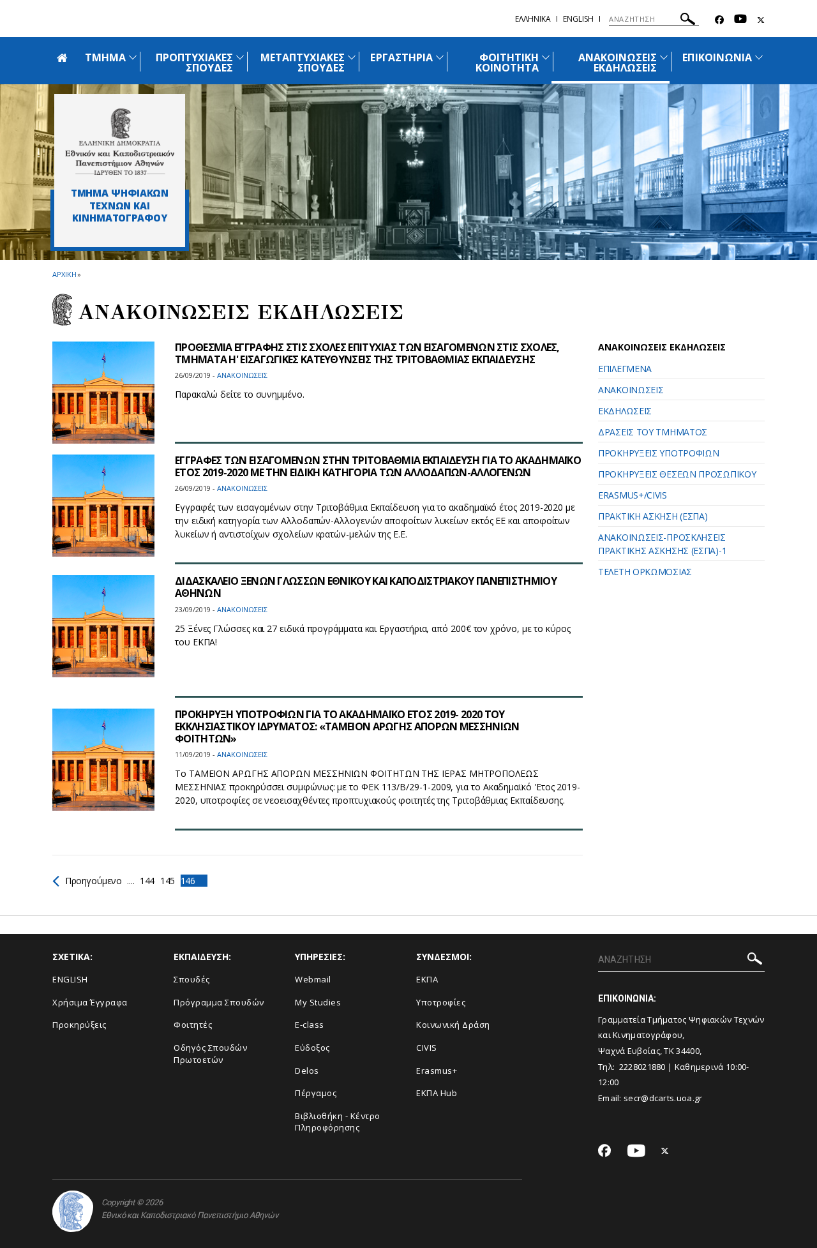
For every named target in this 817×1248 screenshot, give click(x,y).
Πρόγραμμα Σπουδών (219, 1002)
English (578, 18)
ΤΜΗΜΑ (105, 57)
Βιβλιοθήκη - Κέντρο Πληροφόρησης (337, 1122)
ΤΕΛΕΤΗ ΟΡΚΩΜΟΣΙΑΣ (645, 572)
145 (167, 881)
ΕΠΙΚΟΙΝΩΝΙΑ (717, 57)
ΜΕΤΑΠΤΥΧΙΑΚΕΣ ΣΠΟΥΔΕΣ (302, 62)
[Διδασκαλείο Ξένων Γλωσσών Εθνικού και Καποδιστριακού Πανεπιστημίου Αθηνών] (103, 626)
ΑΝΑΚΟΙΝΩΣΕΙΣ (630, 390)
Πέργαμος (315, 1093)
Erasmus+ (436, 1070)
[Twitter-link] (761, 20)
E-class (309, 1024)
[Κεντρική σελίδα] (119, 142)
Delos (307, 1070)
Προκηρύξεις (79, 1024)
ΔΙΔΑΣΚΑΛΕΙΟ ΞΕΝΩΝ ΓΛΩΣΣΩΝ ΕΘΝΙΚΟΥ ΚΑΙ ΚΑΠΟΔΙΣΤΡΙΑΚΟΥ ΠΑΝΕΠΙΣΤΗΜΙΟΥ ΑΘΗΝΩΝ (366, 587)
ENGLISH (70, 979)
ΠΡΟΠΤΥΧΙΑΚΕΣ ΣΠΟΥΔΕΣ (195, 62)
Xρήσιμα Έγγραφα (90, 1002)
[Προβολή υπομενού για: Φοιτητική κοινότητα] (546, 57)
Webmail (313, 979)
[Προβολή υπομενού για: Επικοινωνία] (759, 57)
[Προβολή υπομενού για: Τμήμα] (133, 57)
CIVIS (426, 1047)
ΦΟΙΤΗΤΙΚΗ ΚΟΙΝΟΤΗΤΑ (507, 62)
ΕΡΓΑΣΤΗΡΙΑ (401, 57)
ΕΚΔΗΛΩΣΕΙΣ (625, 411)
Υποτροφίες (440, 1002)
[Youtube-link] (740, 20)
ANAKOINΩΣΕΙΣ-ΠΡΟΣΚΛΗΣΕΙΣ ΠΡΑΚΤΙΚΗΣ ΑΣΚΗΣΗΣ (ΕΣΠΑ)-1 (662, 544)
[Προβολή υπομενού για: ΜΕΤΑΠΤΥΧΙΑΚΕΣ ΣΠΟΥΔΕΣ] (352, 57)
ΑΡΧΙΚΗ (64, 274)
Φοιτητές (193, 1024)
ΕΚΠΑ (427, 979)
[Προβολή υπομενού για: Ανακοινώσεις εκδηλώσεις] (664, 57)
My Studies (318, 1002)
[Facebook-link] (719, 20)
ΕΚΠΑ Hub (436, 1093)
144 (147, 881)
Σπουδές (192, 979)
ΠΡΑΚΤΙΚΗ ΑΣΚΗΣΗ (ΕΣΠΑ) (652, 516)
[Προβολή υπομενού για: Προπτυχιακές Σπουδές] (240, 57)
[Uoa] (72, 1211)
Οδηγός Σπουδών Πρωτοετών (210, 1053)
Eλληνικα (533, 18)
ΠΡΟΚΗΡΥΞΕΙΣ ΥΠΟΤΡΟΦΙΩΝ (658, 453)
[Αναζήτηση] (688, 20)
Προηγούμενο (93, 881)
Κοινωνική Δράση (453, 1024)
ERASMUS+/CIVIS (632, 495)
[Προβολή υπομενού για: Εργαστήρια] (440, 57)
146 (188, 881)
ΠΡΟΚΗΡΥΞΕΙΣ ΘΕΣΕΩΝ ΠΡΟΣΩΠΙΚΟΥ (677, 474)
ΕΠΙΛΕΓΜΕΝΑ (625, 369)
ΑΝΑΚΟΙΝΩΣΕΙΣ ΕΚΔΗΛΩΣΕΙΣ (617, 62)
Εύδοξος (312, 1047)
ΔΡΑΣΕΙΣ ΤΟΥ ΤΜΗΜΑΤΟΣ (652, 432)
